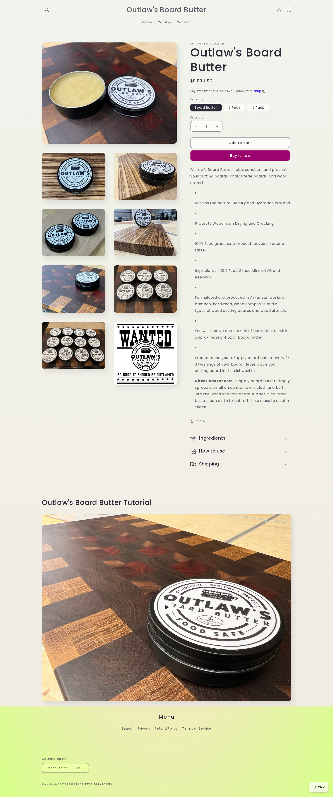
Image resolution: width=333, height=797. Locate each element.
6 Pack (234, 107)
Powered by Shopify (99, 784)
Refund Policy (166, 728)
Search (128, 728)
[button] (47, 10)
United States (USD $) (63, 768)
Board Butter (206, 107)
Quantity (196, 117)
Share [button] (200, 421)
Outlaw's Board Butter (69, 784)
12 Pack (257, 107)
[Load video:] (166, 607)
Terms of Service (196, 728)
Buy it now (240, 155)
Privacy (144, 728)
